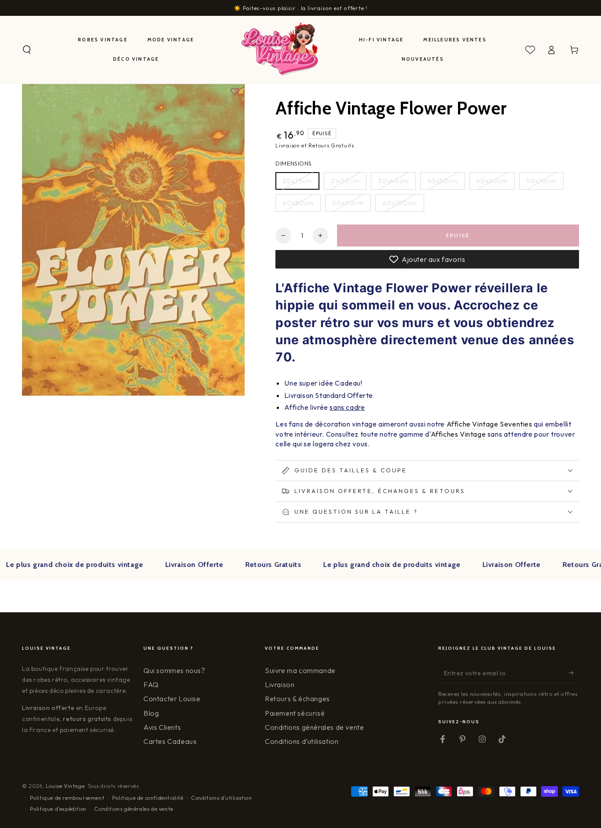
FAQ (151, 684)
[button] (26, 49)
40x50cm (442, 181)
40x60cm (492, 181)
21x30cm (345, 181)
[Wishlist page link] (530, 50)
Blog (151, 713)
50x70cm (541, 181)
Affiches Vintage (458, 434)
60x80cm (298, 203)
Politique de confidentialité (147, 798)
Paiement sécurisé (295, 713)
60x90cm (348, 203)
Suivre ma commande (300, 670)
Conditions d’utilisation (301, 741)
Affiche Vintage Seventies (488, 424)
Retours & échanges (297, 698)
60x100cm (399, 203)
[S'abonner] (574, 673)
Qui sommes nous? (174, 670)
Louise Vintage (65, 786)
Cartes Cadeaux (170, 741)
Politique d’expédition (58, 809)
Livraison (279, 684)
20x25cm (297, 181)
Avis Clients (162, 727)
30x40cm (393, 181)
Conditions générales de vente (314, 727)
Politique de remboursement (67, 798)
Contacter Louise (172, 698)
